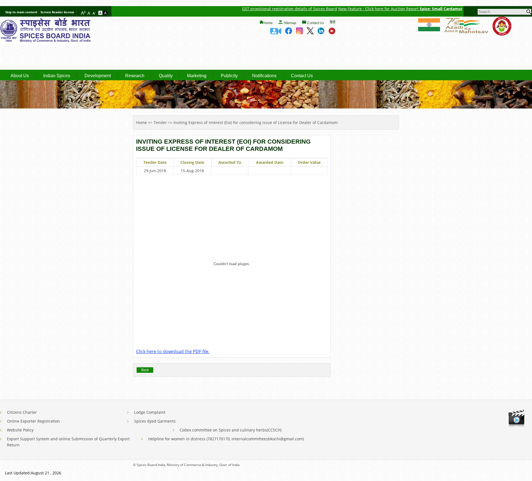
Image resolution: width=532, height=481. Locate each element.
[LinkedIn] (321, 33)
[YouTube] (331, 33)
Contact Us (315, 23)
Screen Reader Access (57, 12)
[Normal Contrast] (100, 13)
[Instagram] (299, 33)
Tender (160, 122)
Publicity (229, 76)
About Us (20, 76)
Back (145, 370)
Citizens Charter (22, 412)
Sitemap (290, 23)
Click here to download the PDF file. (172, 351)
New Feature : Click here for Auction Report (364, 8)
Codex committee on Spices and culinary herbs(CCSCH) (231, 430)
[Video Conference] (275, 33)
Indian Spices (56, 76)
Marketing (196, 76)
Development (98, 76)
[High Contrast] (105, 13)
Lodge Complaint (149, 412)
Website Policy (20, 430)
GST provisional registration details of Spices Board (275, 8)
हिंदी (332, 22)
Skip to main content (21, 12)
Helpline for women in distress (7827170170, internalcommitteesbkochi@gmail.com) (226, 438)
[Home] (45, 42)
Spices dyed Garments (155, 421)
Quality (166, 76)
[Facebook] (288, 33)
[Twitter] (310, 33)
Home (268, 23)
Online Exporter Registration (33, 421)
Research (134, 76)
